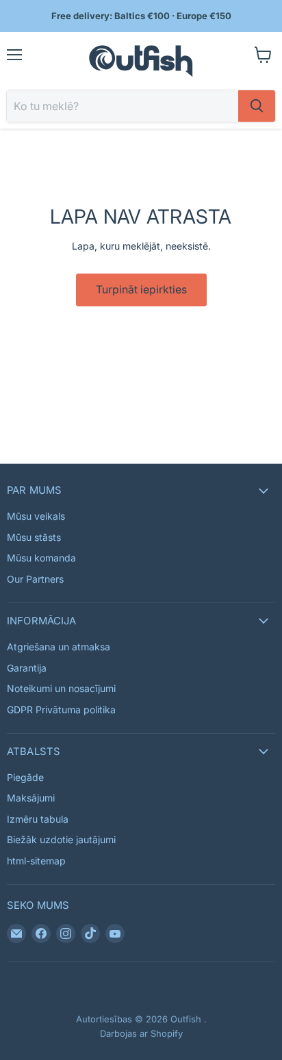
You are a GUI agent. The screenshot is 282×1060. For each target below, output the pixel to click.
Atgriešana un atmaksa (58, 646)
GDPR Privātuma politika (61, 709)
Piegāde (25, 777)
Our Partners (35, 579)
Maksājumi (31, 798)
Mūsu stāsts (34, 537)
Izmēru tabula (37, 819)
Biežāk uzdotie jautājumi (61, 839)
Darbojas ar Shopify (141, 1033)
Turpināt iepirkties (141, 289)
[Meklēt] (256, 106)
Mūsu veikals (36, 516)
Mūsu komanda (41, 558)
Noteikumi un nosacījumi (61, 688)
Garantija (27, 668)
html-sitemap (36, 860)
